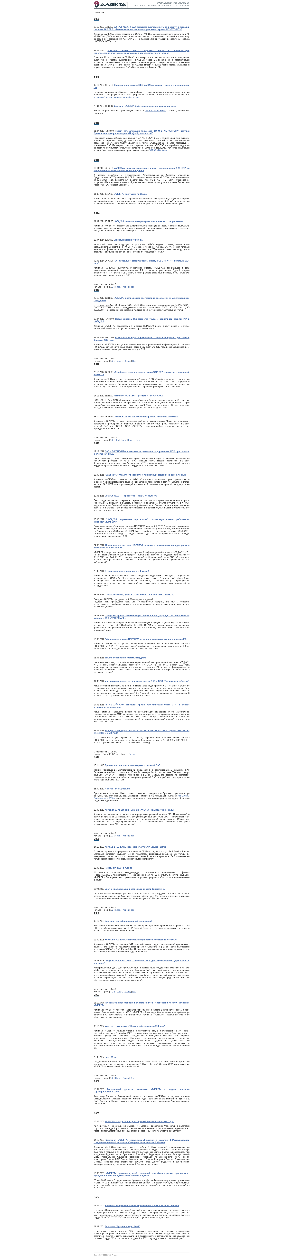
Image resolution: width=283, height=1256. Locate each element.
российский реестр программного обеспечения (117, 97)
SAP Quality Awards (159, 150)
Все (132, 287)
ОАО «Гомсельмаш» (155, 110)
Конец (126, 287)
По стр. (132, 754)
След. (118, 287)
